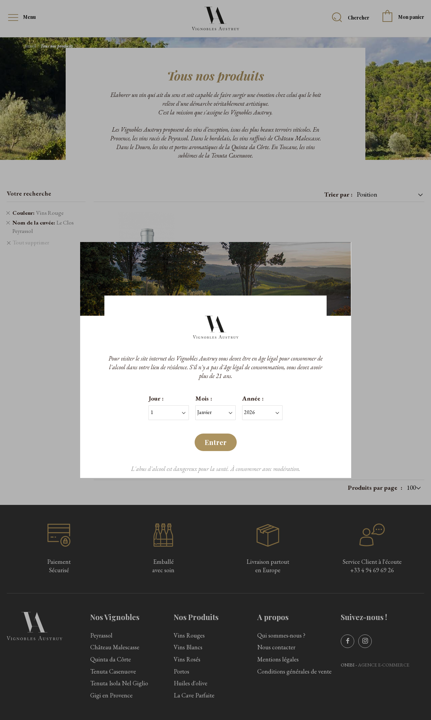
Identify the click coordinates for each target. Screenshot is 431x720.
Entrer (216, 442)
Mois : (203, 398)
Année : (253, 398)
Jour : (156, 398)
